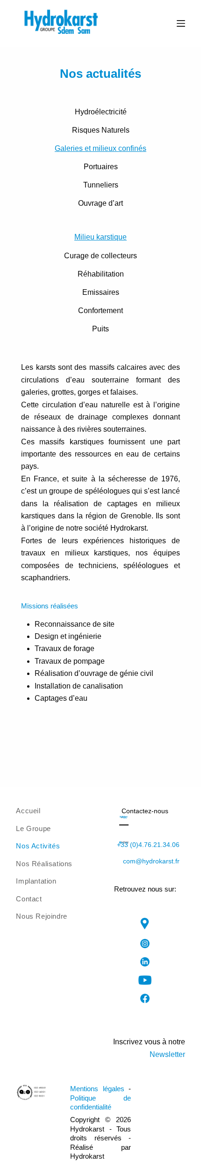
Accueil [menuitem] (28, 811)
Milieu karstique (100, 237)
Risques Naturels (100, 130)
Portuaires (101, 167)
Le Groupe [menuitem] (33, 828)
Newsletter (167, 1054)
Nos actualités (100, 74)
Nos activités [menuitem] (38, 846)
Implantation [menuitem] (36, 881)
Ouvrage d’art (100, 203)
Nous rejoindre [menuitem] (41, 916)
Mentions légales (97, 1089)
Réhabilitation (101, 274)
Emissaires (100, 292)
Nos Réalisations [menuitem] (44, 864)
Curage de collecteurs (100, 256)
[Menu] (181, 23)
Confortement (100, 311)
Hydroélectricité (101, 112)
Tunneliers (100, 185)
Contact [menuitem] (29, 899)
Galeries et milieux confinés (100, 148)
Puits (100, 329)
